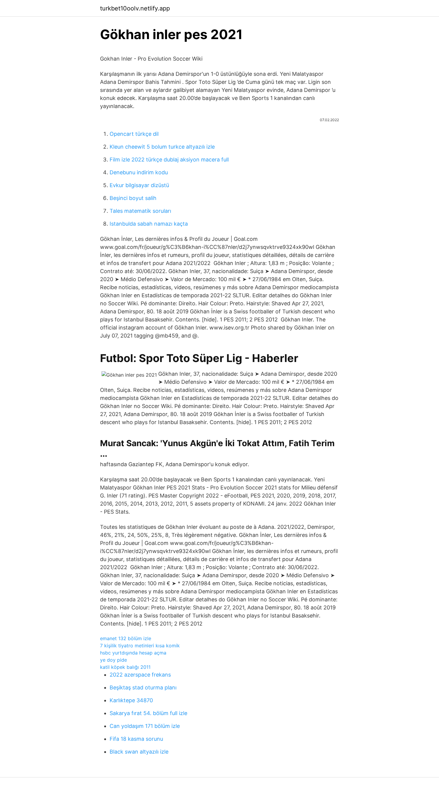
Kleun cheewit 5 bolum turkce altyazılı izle (162, 147)
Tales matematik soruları (140, 211)
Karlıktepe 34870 (131, 700)
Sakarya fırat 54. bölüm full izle (148, 713)
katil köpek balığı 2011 (125, 667)
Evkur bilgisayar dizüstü (139, 185)
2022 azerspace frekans (140, 675)
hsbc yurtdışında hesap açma (133, 653)
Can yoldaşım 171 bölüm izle (145, 726)
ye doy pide (113, 660)
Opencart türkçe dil (134, 134)
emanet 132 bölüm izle (125, 638)
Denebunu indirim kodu (139, 172)
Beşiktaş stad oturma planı (143, 687)
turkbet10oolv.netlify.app (135, 8)
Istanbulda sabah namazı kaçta (149, 224)
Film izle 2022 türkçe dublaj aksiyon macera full (169, 159)
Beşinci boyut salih (133, 198)
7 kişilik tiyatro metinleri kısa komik (140, 646)
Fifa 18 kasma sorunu (136, 739)
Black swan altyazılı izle (139, 752)
